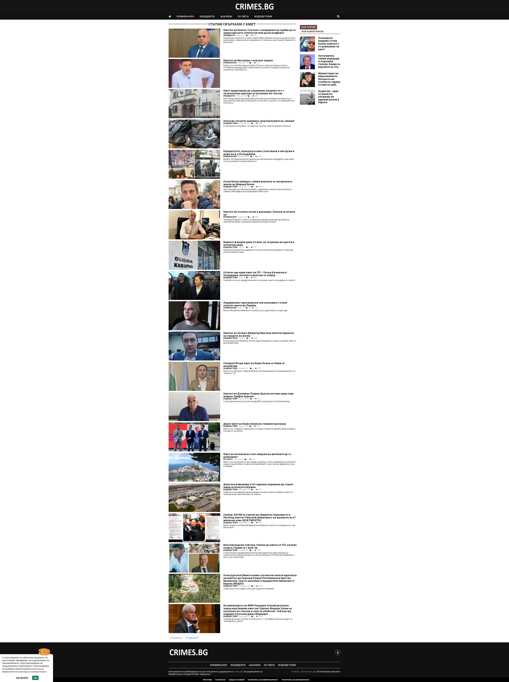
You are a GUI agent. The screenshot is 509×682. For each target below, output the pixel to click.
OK (35, 677)
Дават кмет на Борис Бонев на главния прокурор (254, 423)
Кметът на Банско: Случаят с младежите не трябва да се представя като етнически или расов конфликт (259, 31)
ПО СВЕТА (243, 16)
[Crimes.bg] (188, 652)
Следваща (191, 637)
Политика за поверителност (263, 680)
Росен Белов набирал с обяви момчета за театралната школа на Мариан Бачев (257, 183)
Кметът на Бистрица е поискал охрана (248, 60)
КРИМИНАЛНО (185, 16)
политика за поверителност (32, 671)
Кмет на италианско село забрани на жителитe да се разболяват (257, 455)
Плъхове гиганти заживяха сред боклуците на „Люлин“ (259, 120)
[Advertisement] (320, 147)
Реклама (207, 680)
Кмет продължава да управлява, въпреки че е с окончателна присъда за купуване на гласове (253, 92)
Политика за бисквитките (295, 680)
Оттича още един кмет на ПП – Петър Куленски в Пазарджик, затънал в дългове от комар (255, 274)
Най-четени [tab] (308, 27)
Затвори (22, 677)
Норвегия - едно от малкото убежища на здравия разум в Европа (328, 97)
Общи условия (236, 680)
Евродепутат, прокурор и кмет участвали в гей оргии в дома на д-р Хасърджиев (258, 152)
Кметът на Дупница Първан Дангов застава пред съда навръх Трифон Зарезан (258, 395)
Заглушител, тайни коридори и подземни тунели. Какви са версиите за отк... (329, 61)
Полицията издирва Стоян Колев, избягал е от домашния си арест (328, 43)
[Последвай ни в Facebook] (337, 7)
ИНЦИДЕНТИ (207, 16)
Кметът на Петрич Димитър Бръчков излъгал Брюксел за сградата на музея (258, 334)
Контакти (220, 680)
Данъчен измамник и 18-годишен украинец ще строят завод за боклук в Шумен (258, 486)
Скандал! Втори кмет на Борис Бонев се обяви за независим (254, 365)
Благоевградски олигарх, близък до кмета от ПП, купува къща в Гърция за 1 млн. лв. (260, 546)
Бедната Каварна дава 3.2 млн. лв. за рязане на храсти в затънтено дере (258, 243)
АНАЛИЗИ (226, 16)
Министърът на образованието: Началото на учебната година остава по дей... (329, 79)
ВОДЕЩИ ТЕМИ (263, 16)
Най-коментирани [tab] (312, 31)
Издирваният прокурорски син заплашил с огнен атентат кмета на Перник (255, 304)
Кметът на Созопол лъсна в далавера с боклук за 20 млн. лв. (259, 213)
